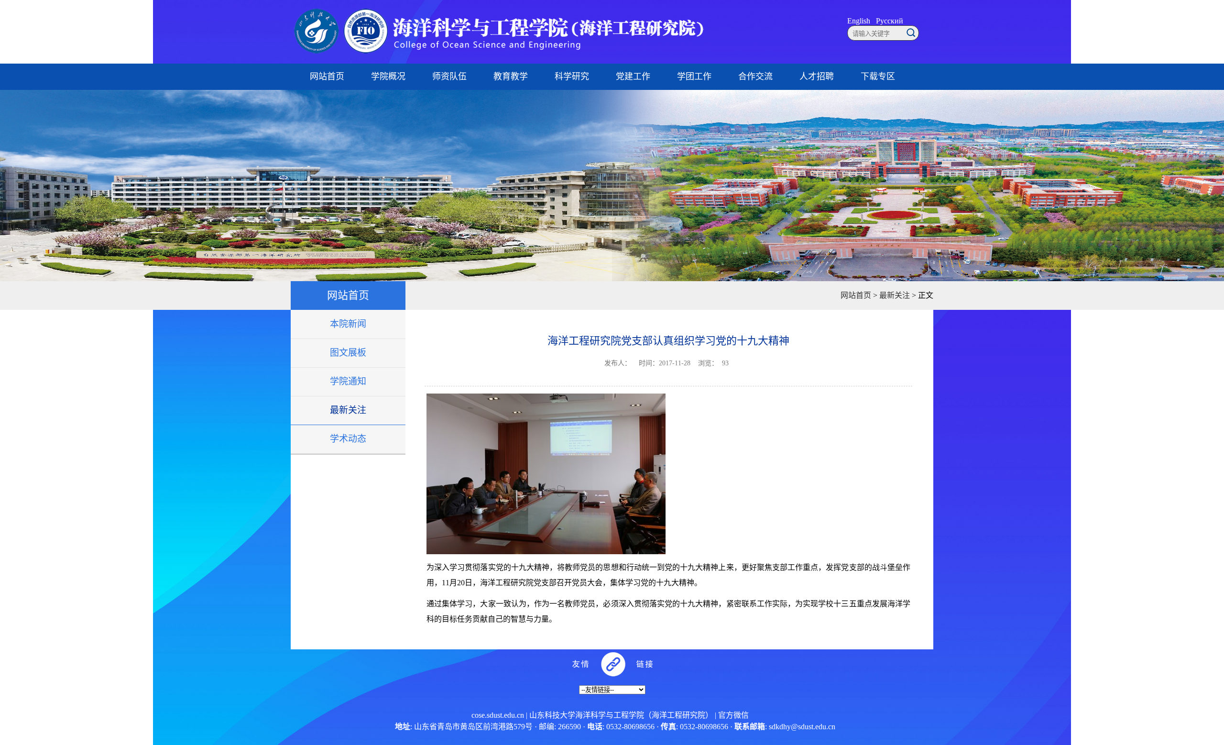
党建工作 (633, 76)
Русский (889, 21)
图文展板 (348, 353)
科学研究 (572, 76)
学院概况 (388, 76)
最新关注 (348, 410)
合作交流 (755, 76)
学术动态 (348, 439)
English (858, 21)
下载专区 (878, 76)
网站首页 (327, 76)
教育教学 (510, 76)
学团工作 (694, 76)
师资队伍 (449, 76)
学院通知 (348, 381)
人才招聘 (816, 76)
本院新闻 (348, 324)
